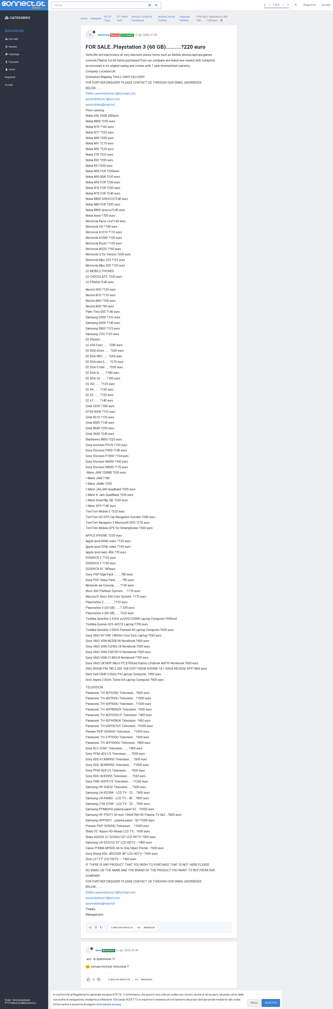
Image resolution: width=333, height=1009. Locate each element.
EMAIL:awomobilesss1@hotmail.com (110, 93)
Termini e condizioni (21, 1000)
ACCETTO (271, 1002)
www (98, 950)
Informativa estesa (108, 1004)
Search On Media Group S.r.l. (24, 1003)
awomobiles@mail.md (100, 105)
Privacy (8, 1000)
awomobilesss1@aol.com (103, 99)
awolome (103, 34)
